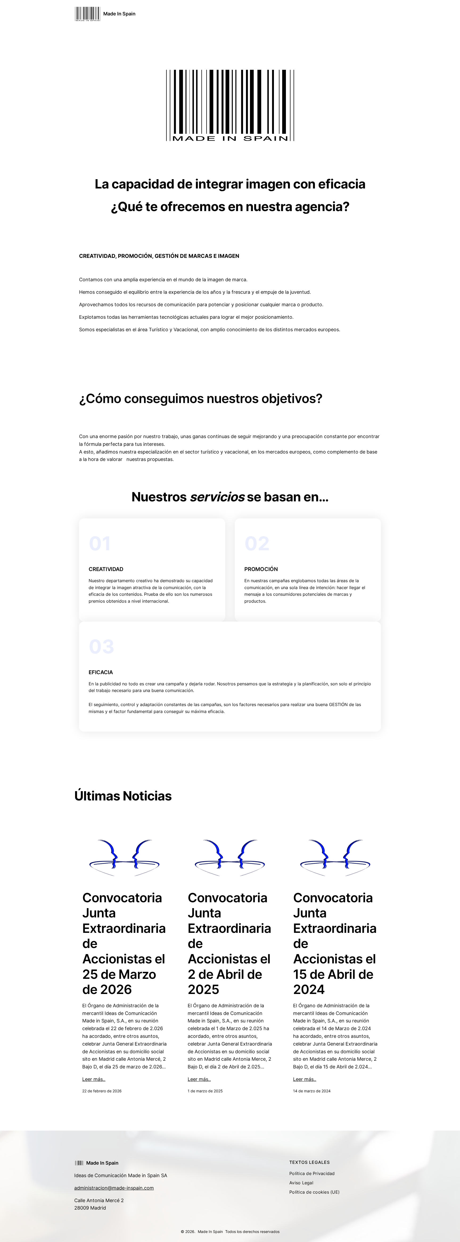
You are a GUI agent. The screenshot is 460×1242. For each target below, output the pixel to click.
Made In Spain (119, 13)
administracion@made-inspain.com (114, 1188)
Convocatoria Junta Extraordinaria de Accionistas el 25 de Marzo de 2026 (124, 943)
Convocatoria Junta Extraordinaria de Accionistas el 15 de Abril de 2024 (335, 943)
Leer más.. (93, 1079)
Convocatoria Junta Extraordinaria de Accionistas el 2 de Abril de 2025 (229, 943)
